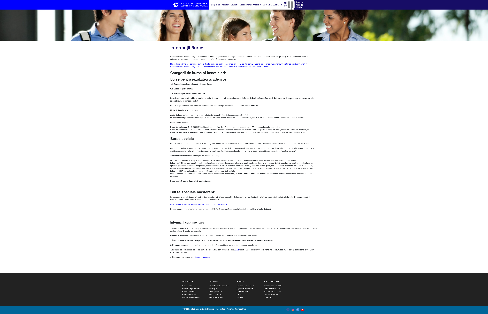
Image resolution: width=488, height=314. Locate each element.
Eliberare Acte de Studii (245, 286)
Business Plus (240, 309)
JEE (270, 4)
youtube (302, 309)
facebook (287, 309)
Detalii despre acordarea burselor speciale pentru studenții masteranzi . (199, 204)
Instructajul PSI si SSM (272, 291)
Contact (263, 4)
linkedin (297, 309)
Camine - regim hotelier (190, 288)
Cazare (239, 294)
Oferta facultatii (215, 294)
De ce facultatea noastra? (218, 286)
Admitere (226, 4)
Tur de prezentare (215, 291)
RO (285, 5)
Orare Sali (267, 297)
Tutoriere (240, 297)
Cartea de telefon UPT (272, 288)
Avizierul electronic (202, 257)
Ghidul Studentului (216, 297)
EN (285, 3)
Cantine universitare (189, 294)
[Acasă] (190, 5)
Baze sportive (187, 286)
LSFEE (276, 4)
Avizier (256, 4)
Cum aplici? (213, 288)
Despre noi (215, 4)
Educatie (234, 4)
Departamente (246, 4)
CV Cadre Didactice (271, 294)
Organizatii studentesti (245, 288)
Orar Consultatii (242, 291)
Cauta (281, 4)
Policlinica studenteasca (191, 297)
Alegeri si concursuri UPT (273, 286)
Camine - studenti (188, 291)
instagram (293, 310)
